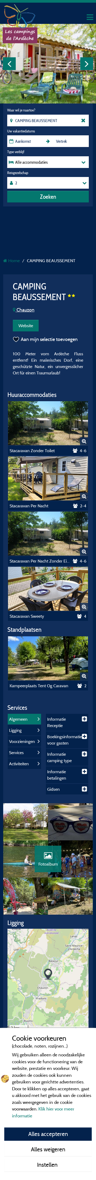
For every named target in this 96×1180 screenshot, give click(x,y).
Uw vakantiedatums (21, 131)
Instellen (48, 1164)
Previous (9, 63)
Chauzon (24, 310)
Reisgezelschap (17, 172)
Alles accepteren (48, 1133)
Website (25, 325)
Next (86, 63)
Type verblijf (15, 151)
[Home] (20, 14)
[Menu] (89, 17)
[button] (48, 974)
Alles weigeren (48, 1149)
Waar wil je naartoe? (21, 110)
